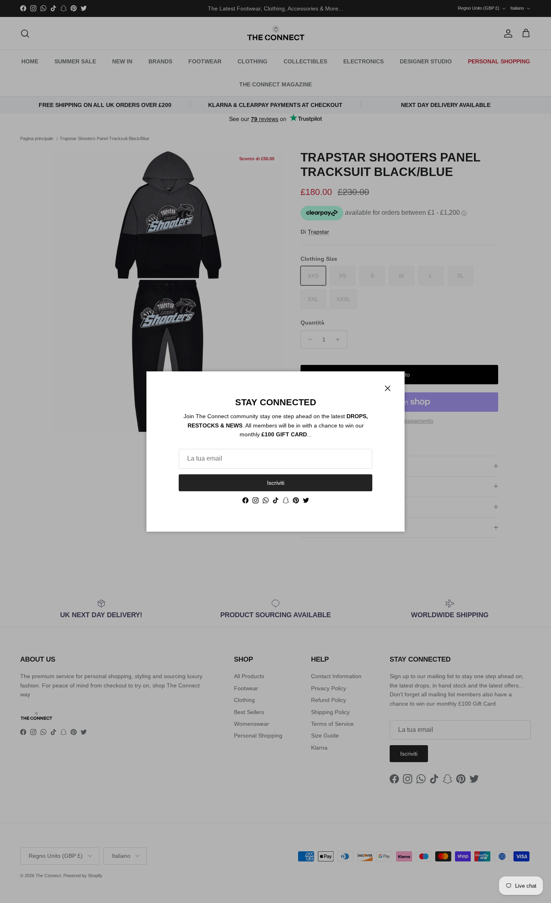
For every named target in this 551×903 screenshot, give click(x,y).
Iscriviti (275, 483)
